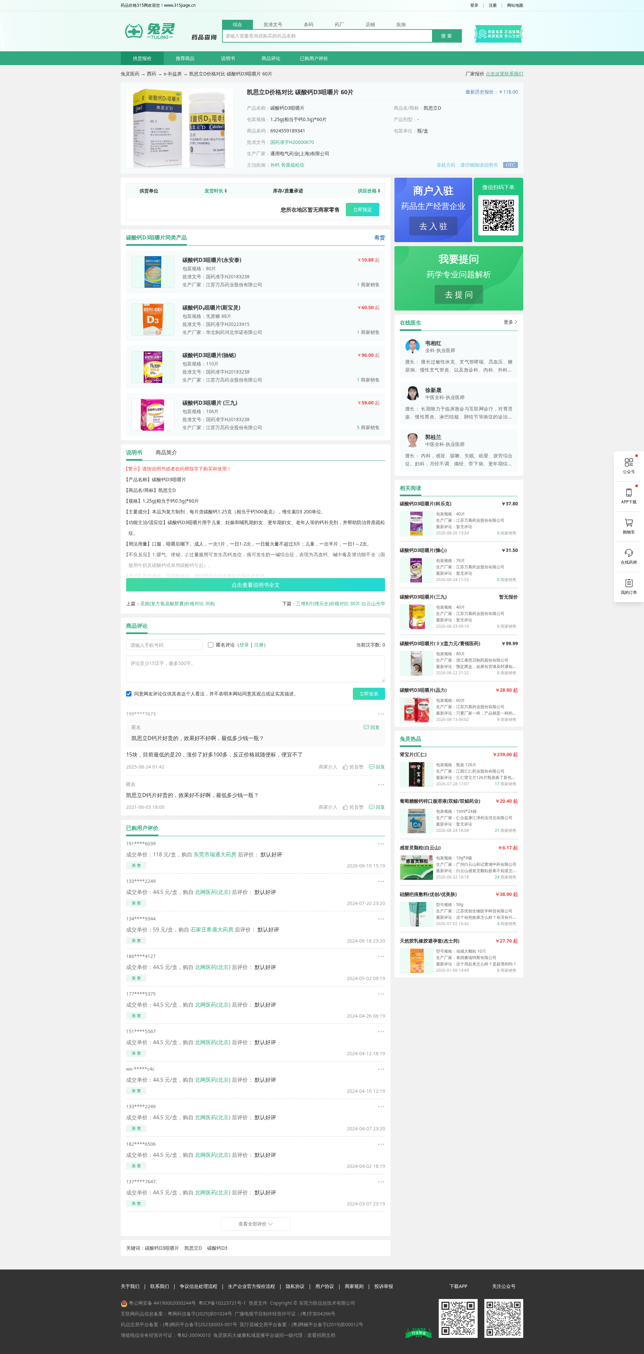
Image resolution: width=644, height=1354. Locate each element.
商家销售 (368, 284)
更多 (508, 322)
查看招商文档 (321, 1335)
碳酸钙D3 (217, 1248)
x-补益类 (173, 73)
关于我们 (130, 1286)
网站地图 (515, 5)
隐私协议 (295, 1286)
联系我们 (159, 1286)
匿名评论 (225, 644)
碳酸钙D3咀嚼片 (162, 1248)
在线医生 (410, 322)
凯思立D (193, 1248)
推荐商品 (185, 58)
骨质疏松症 (293, 165)
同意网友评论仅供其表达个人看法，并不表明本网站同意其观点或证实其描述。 (216, 693)
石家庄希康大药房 (212, 929)
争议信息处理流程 (198, 1286)
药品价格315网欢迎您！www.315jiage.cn (158, 5)
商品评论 (271, 58)
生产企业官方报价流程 (251, 1286)
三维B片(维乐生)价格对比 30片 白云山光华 (340, 603)
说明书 (228, 58)
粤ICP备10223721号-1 (222, 1303)
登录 (474, 5)
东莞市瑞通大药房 (215, 854)
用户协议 (324, 1286)
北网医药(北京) (212, 892)
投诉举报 (383, 1286)
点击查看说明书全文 (255, 584)
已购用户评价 (314, 58)
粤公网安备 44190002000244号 (162, 1303)
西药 (151, 73)
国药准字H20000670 (292, 142)
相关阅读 (410, 488)
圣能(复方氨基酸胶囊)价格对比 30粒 (177, 603)
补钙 (275, 165)
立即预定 (362, 209)
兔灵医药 (130, 73)
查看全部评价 (252, 1224)
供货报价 (142, 58)
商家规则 (354, 1286)
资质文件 (258, 1303)
